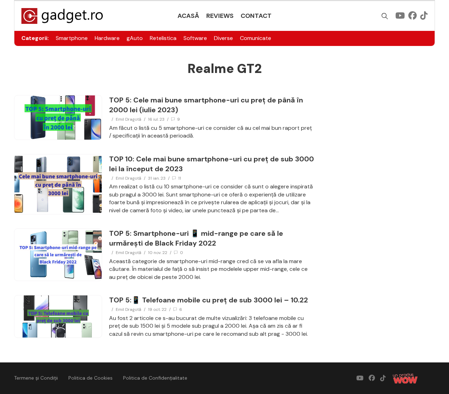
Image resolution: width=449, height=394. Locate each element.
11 (179, 178)
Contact (256, 16)
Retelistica (163, 38)
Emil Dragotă (128, 119)
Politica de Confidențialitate (155, 378)
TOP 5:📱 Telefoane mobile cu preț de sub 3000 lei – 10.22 (208, 300)
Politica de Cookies (90, 378)
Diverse (223, 38)
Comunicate (255, 38)
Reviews (220, 16)
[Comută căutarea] (384, 16)
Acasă (188, 16)
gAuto (135, 38)
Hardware (107, 38)
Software (195, 38)
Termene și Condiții (36, 378)
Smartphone (72, 38)
